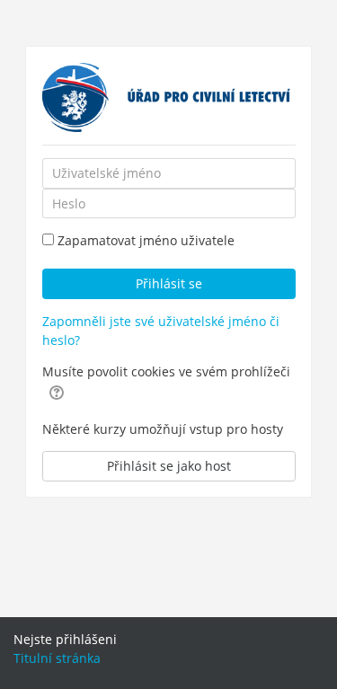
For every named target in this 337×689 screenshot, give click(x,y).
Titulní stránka (57, 658)
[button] (56, 392)
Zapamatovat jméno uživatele (146, 240)
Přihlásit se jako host (169, 465)
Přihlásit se (169, 283)
